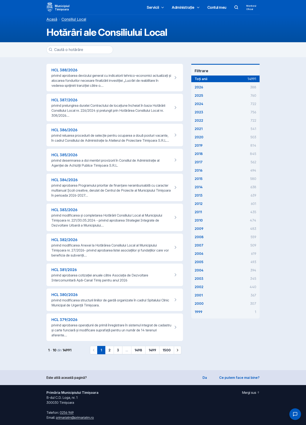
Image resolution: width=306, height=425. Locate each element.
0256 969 (67, 412)
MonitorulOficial (251, 7)
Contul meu (216, 7)
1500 (167, 350)
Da (205, 377)
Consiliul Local (73, 19)
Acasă (51, 19)
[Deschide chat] (295, 414)
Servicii (153, 7)
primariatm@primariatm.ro (75, 417)
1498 (138, 350)
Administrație (183, 7)
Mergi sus (249, 392)
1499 (152, 350)
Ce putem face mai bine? (239, 377)
